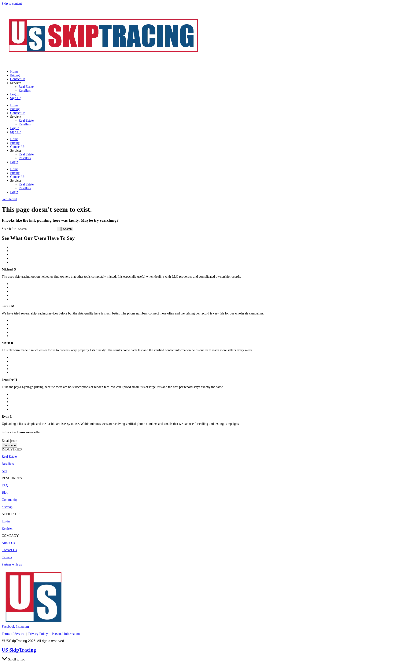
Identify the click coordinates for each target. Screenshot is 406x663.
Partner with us (12, 564)
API (4, 471)
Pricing (15, 75)
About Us (8, 543)
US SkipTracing (19, 650)
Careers (7, 557)
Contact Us (17, 79)
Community (10, 499)
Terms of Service (13, 634)
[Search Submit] (58, 229)
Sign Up (15, 98)
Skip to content (12, 3)
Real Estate (26, 86)
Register (7, 528)
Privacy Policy (38, 634)
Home (14, 71)
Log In (14, 94)
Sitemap (7, 507)
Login (14, 162)
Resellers (25, 90)
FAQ (5, 485)
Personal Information (66, 634)
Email (6, 440)
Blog (5, 492)
